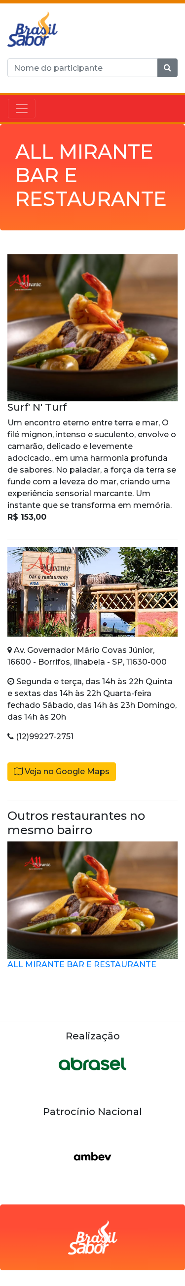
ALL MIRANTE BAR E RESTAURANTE (81, 964)
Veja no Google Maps (66, 771)
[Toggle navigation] (22, 108)
